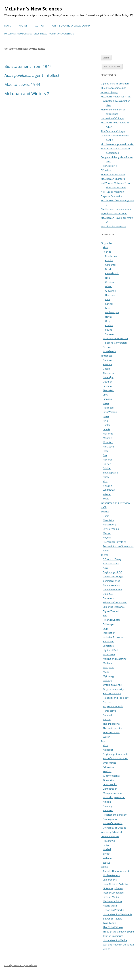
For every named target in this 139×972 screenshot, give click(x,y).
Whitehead (109, 490)
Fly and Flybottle (112, 619)
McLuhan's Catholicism (115, 338)
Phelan (109, 325)
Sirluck (106, 853)
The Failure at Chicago (113, 131)
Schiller (107, 468)
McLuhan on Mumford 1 (114, 178)
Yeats (106, 498)
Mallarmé (108, 433)
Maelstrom (109, 654)
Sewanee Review (112, 918)
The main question (113, 728)
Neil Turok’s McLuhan (112, 191)
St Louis (107, 347)
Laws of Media (111, 528)
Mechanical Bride (112, 901)
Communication (111, 585)
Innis (107, 299)
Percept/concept (112, 693)
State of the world (113, 823)
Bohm (106, 515)
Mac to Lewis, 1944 (22, 84)
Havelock (110, 295)
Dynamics (108, 598)
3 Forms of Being (112, 559)
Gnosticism (109, 780)
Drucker (109, 269)
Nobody (107, 680)
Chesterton (109, 373)
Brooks (109, 260)
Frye (107, 277)
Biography (106, 243)
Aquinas (107, 360)
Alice (105, 745)
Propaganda (110, 819)
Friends (107, 251)
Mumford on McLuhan (113, 174)
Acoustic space (111, 563)
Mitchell (107, 849)
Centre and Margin (113, 576)
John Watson (110, 412)
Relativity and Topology (116, 697)
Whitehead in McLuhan (113, 226)
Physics (107, 537)
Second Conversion (116, 342)
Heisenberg (109, 524)
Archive (23, 25)
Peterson (108, 810)
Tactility (107, 719)
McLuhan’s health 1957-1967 (116, 96)
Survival (107, 715)
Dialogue (108, 593)
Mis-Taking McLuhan (114, 797)
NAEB (104, 507)
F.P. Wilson (106, 170)
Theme (104, 554)
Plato (106, 451)
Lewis (108, 308)
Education (108, 767)
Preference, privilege (114, 541)
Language (108, 645)
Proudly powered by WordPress (20, 965)
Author (39, 25)
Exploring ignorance (114, 606)
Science (105, 511)
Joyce (106, 416)
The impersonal (111, 723)
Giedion (109, 282)
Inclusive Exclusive (113, 637)
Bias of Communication (115, 758)
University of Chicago (112, 118)
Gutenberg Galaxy (113, 888)
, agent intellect (32, 75)
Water (106, 736)
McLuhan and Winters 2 (26, 93)
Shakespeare (110, 472)
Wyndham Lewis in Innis (114, 213)
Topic (104, 741)
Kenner (109, 303)
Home (7, 25)
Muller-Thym (112, 312)
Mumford (108, 442)
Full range (108, 624)
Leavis (106, 429)
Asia (105, 567)
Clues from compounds (113, 87)
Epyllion (107, 771)
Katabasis (108, 641)
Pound (108, 329)
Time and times (111, 732)
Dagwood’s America (111, 196)
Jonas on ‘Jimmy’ (109, 92)
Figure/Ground (111, 611)
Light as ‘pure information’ (115, 83)
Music (106, 671)
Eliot (105, 394)
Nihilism (107, 801)
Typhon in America (113, 936)
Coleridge (108, 377)
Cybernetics (109, 762)
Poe (105, 455)
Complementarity (112, 589)
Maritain (107, 438)
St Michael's (109, 351)
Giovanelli (110, 290)
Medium (107, 663)
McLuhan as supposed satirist (117, 144)
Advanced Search (112, 66)
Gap (105, 628)
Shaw (106, 477)
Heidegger (108, 407)
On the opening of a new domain (71, 25)
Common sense (111, 580)
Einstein (107, 386)
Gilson (108, 286)
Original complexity (113, 689)
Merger (107, 533)
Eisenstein (108, 390)
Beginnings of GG (112, 572)
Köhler (106, 425)
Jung (105, 420)
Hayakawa (109, 840)
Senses (107, 702)
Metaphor (108, 667)
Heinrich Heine (109, 165)
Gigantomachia (111, 775)
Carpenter (110, 264)
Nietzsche (108, 446)
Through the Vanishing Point (118, 931)
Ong (107, 321)
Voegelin (108, 485)
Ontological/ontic (112, 684)
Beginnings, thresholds (115, 754)
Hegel (106, 403)
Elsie (105, 247)
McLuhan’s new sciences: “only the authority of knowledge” (39, 33)
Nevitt (108, 316)
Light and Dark (111, 650)
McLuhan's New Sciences (33, 8)
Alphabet (108, 749)
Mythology (108, 676)
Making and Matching (114, 658)
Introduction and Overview (115, 502)
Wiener (107, 494)
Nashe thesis (110, 905)
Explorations (110, 879)
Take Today (109, 923)
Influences (106, 355)
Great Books (110, 784)
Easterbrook (112, 273)
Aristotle (107, 364)
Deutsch (107, 381)
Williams (107, 858)
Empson (107, 399)
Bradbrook (111, 256)
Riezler (107, 464)
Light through (110, 788)
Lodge (106, 845)
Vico (105, 481)
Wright (106, 862)
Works (104, 866)
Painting (107, 806)
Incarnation (109, 632)
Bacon (106, 368)
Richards (108, 459)
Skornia (109, 334)
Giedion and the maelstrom (116, 209)
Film (105, 615)
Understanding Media (115, 940)
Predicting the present (115, 814)
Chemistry (108, 520)
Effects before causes (115, 602)
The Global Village (113, 927)
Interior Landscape (113, 892)
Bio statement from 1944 (28, 66)
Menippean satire (113, 793)
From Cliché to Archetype (116, 884)
